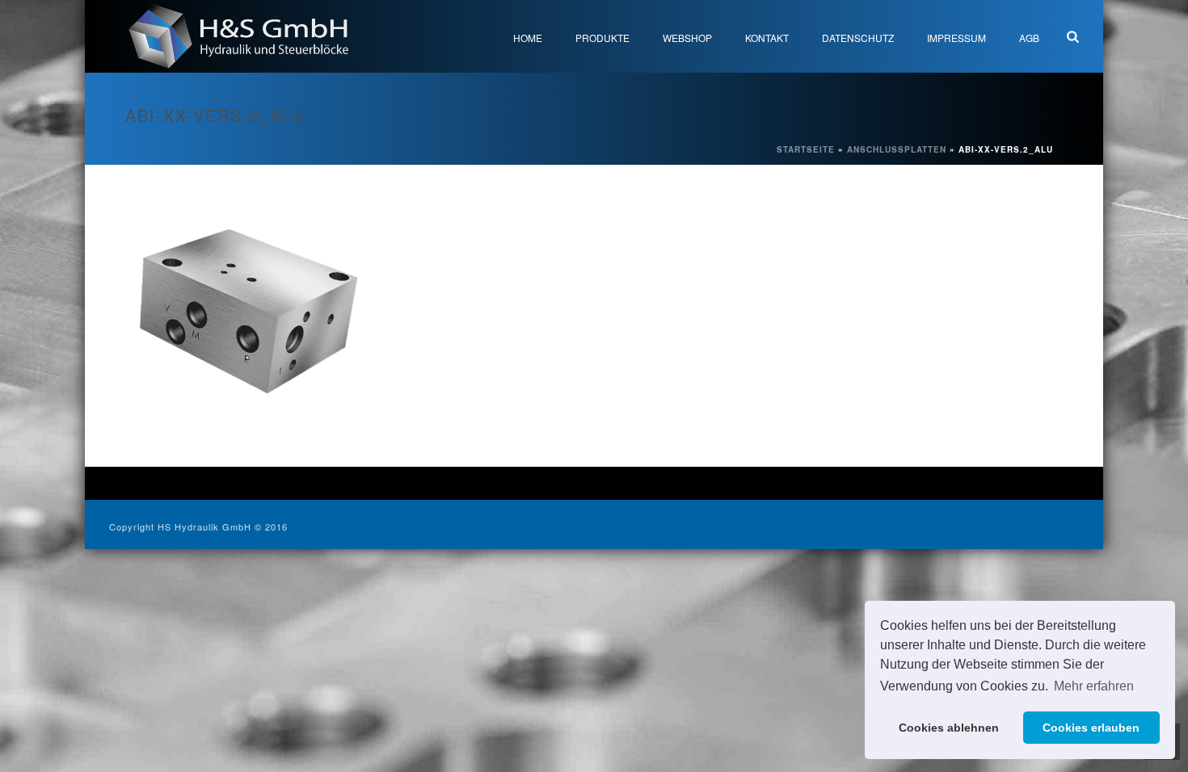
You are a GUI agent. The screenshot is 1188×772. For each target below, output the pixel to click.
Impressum (956, 37)
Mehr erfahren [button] (1094, 686)
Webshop (687, 37)
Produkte (602, 37)
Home (527, 37)
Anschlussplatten (896, 149)
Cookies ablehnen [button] (949, 727)
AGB (1029, 37)
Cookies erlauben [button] (1091, 727)
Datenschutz (858, 37)
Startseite (806, 149)
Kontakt (767, 37)
